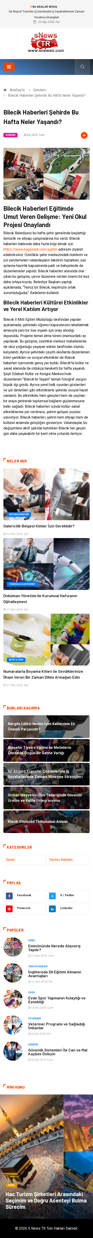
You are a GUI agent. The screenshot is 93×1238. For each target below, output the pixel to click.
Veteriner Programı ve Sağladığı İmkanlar (56, 1025)
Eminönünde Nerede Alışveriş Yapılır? (54, 947)
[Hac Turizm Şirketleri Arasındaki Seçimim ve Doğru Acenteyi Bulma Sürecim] (46, 1156)
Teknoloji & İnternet (22, 584)
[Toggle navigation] (8, 66)
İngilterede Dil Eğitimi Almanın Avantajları (54, 973)
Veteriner (34, 1018)
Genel (10, 859)
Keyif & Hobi (16, 660)
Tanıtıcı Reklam (61, 859)
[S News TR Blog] (46, 42)
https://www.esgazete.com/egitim (30, 249)
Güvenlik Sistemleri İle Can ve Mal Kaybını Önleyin (57, 1051)
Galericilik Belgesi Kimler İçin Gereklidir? (39, 525)
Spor (31, 992)
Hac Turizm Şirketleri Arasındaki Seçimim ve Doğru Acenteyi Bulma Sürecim (46, 1200)
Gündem (39, 90)
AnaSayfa (17, 90)
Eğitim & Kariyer (19, 514)
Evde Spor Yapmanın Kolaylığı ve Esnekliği (57, 999)
